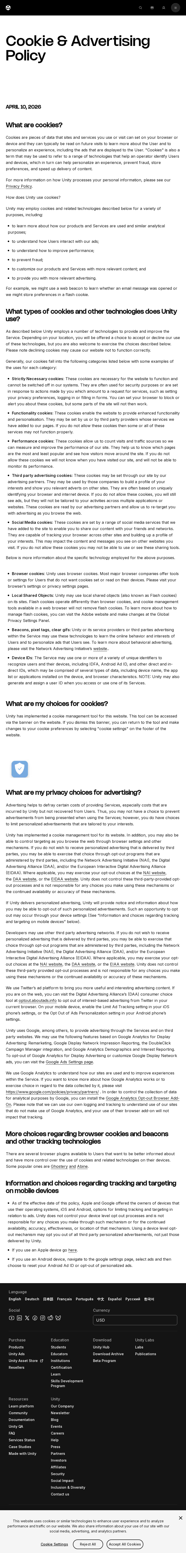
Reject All (88, 1544)
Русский (132, 1299)
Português (84, 1299)
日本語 (48, 1299)
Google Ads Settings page (69, 1061)
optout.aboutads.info (38, 1000)
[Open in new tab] (41, 1361)
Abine (82, 1166)
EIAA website (122, 964)
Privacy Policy (19, 186)
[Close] (181, 1518)
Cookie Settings (54, 1544)
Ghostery (59, 1166)
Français (64, 1299)
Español (115, 1299)
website (100, 648)
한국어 (149, 1299)
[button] (93, 1418)
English (15, 1299)
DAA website (24, 879)
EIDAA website (64, 879)
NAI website (154, 872)
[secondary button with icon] (175, 7)
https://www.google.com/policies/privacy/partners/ (52, 1091)
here (72, 1250)
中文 (100, 1299)
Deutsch (32, 1299)
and (72, 1166)
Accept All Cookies (125, 1544)
